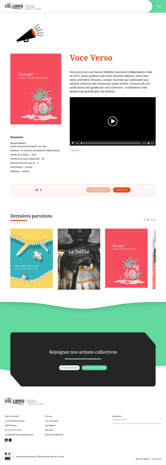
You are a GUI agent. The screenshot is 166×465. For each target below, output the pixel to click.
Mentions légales (143, 459)
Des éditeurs (50, 425)
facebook (40, 190)
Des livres (49, 430)
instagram (37, 190)
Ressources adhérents (54, 434)
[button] (113, 121)
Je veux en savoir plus (69, 368)
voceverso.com (121, 190)
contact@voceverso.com (98, 190)
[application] (113, 121)
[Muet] (148, 143)
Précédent (152, 220)
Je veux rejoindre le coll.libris (94, 368)
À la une (48, 416)
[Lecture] (73, 143)
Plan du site (156, 459)
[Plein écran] (152, 143)
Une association (51, 421)
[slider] (111, 143)
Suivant (155, 220)
